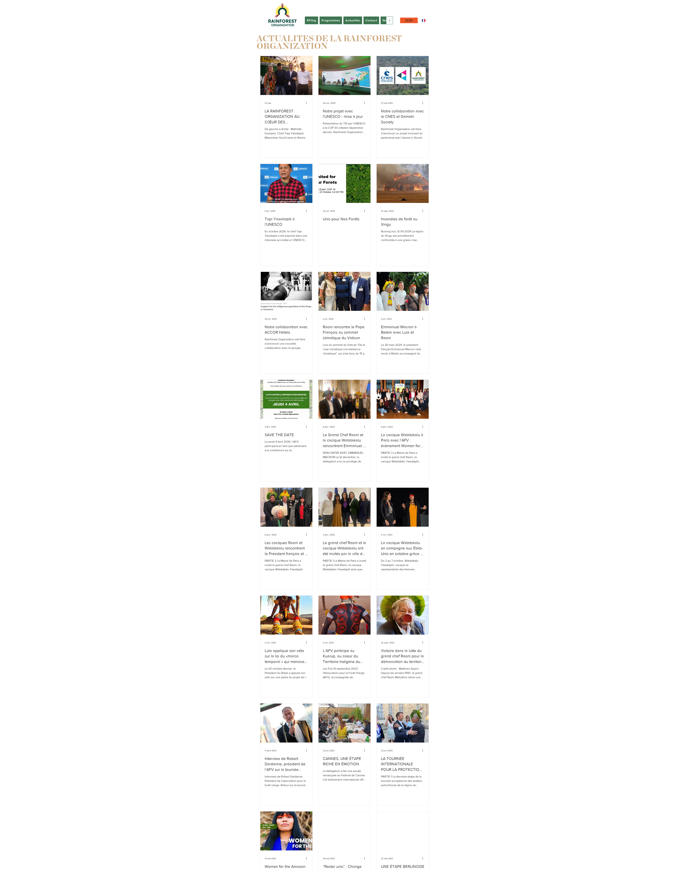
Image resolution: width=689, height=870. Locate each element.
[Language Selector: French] (425, 20)
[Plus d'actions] (307, 103)
